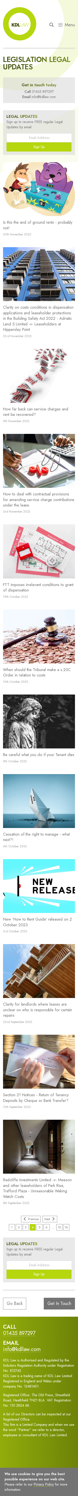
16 (66, 1227)
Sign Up (39, 146)
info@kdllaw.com (44, 96)
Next (47, 1219)
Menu (70, 25)
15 (59, 1227)
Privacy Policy (47, 1486)
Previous (33, 1219)
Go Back (15, 1303)
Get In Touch (59, 1303)
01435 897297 (43, 91)
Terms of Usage (20, 1486)
